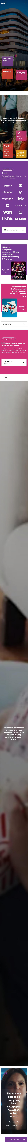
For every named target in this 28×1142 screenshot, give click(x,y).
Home (6, 377)
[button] (14, 230)
